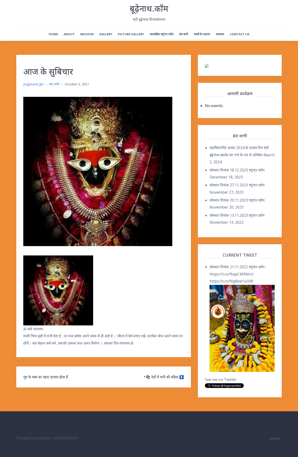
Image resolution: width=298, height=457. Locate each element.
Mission (87, 34)
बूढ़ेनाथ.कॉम (149, 8)
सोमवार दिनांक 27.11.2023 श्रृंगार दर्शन (237, 185)
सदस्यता (275, 438)
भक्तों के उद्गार (202, 34)
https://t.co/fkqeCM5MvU (232, 274)
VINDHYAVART (65, 438)
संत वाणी (183, 34)
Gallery (105, 34)
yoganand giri (33, 84)
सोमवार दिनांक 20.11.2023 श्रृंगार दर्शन (237, 200)
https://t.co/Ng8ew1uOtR (231, 281)
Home (53, 34)
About (69, 34)
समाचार (220, 34)
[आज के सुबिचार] (97, 171)
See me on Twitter (221, 379)
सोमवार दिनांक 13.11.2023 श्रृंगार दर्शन (237, 215)
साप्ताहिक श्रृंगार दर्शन (161, 34)
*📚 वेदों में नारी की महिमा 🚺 (164, 377)
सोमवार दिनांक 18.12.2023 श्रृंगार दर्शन (237, 170)
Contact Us (240, 34)
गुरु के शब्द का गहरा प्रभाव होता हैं (45, 377)
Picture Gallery (131, 34)
